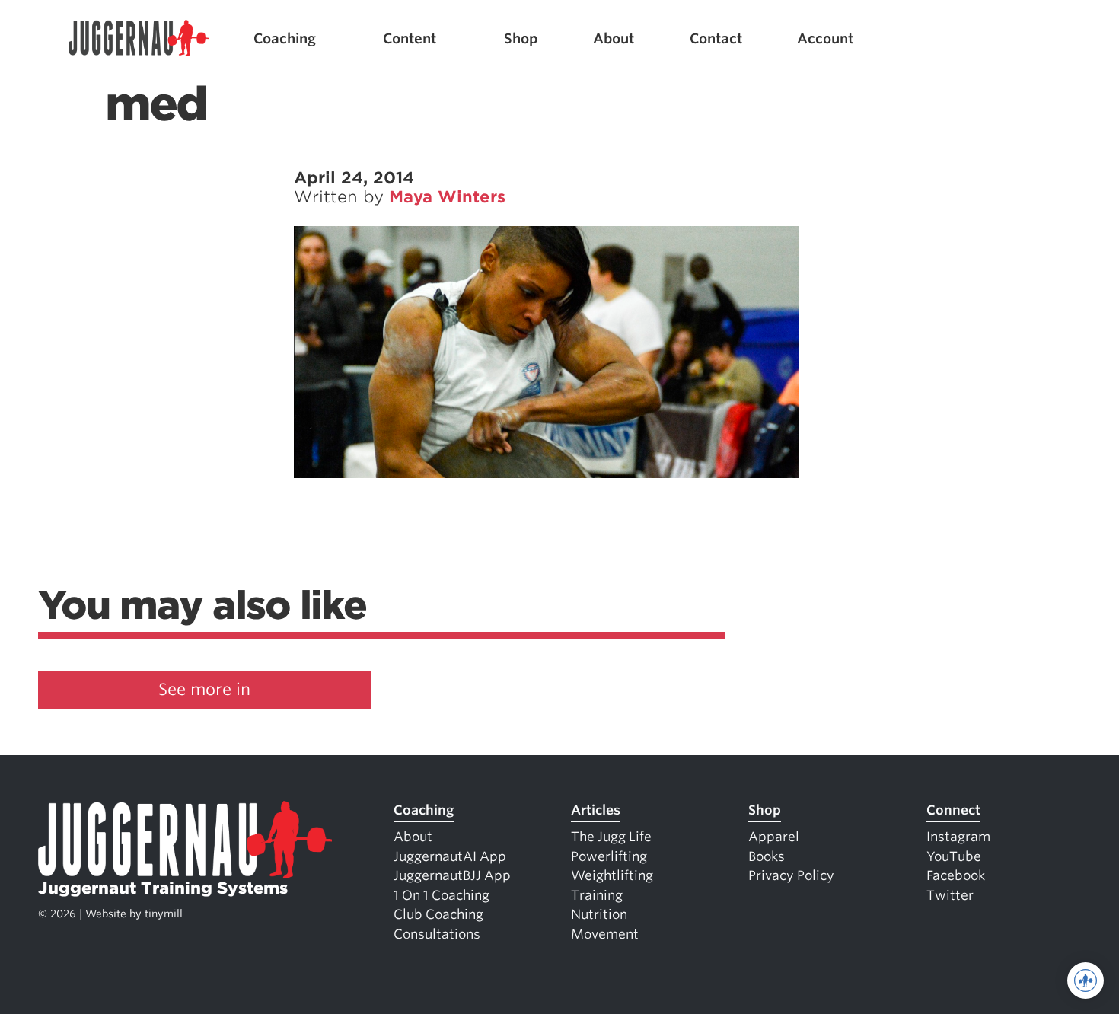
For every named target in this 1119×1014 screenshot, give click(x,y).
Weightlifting (612, 875)
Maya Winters (447, 196)
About (613, 38)
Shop (521, 38)
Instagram (958, 836)
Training (597, 895)
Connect (953, 810)
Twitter (950, 895)
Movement (605, 934)
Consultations (437, 934)
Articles (595, 810)
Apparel (773, 836)
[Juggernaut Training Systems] (138, 38)
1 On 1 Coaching (441, 895)
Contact (716, 38)
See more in (204, 689)
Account (825, 38)
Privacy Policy (791, 875)
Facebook (955, 875)
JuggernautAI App (450, 856)
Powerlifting (609, 856)
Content (409, 38)
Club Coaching (438, 914)
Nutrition (599, 914)
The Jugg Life (611, 836)
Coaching (284, 38)
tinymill (164, 913)
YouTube (953, 856)
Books (766, 856)
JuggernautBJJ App (452, 875)
